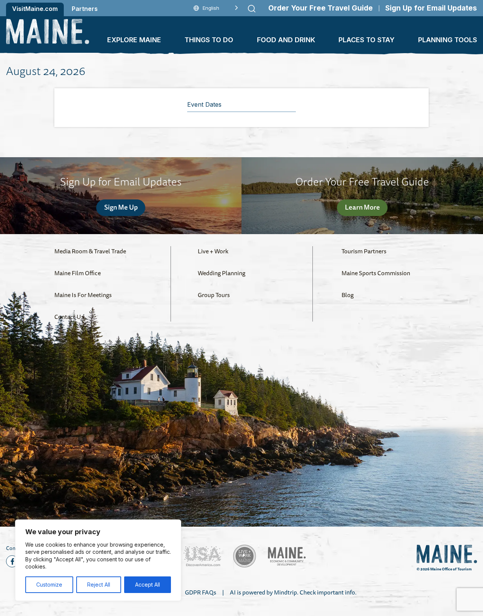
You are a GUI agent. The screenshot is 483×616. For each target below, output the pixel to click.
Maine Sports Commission (375, 273)
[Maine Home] (47, 31)
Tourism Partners (363, 251)
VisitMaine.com (35, 8)
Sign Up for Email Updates (431, 8)
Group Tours (214, 295)
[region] (98, 560)
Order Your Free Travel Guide (320, 8)
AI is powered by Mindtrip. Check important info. (293, 592)
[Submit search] (251, 8)
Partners (85, 8)
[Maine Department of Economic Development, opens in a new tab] (287, 556)
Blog (347, 295)
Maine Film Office (77, 273)
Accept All (147, 584)
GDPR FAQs (200, 592)
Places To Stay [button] (366, 40)
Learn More (362, 207)
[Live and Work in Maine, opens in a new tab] (244, 556)
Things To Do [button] (209, 40)
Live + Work (213, 251)
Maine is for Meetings (83, 295)
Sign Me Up (121, 207)
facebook (12, 561)
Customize (49, 584)
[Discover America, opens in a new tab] (202, 556)
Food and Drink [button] (286, 40)
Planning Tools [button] (447, 40)
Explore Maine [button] (134, 40)
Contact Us (69, 317)
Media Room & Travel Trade (90, 251)
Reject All (98, 584)
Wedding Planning (221, 273)
